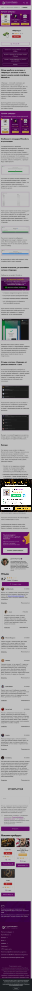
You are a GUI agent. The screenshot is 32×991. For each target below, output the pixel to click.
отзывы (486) (23, 509)
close (31, 480)
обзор (7, 509)
